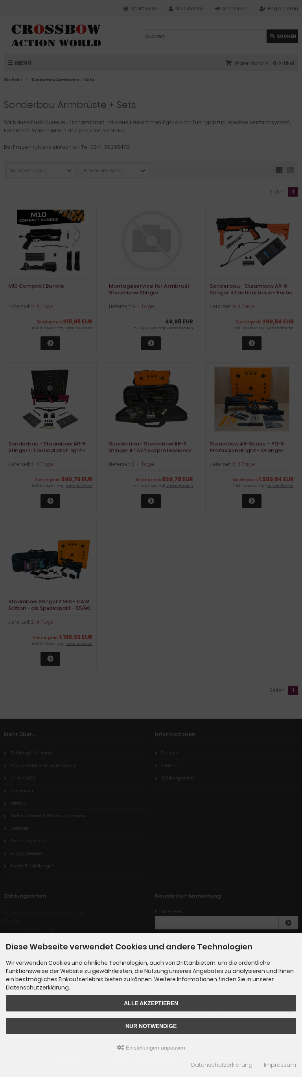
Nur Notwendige (151, 1026)
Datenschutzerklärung (221, 1065)
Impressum (280, 1065)
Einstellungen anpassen (154, 1047)
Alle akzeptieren (151, 1003)
